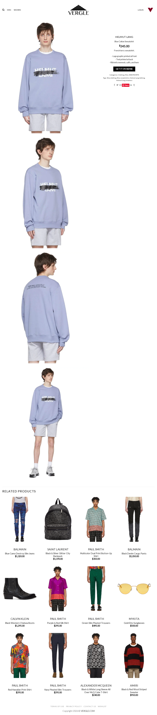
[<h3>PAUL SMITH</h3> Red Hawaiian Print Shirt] (19, 655)
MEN (9, 10)
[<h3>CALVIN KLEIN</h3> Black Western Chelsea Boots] (19, 588)
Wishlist (102, 706)
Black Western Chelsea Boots (19, 623)
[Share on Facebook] (114, 85)
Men (126, 75)
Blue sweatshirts (123, 78)
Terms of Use (57, 706)
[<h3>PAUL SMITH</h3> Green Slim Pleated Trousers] (96, 588)
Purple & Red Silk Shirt (58, 623)
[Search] (3, 10)
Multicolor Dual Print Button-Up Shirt (96, 555)
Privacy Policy (74, 706)
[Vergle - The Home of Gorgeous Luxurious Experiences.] (78, 10)
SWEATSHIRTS (134, 75)
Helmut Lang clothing (137, 78)
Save (127, 85)
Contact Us (90, 706)
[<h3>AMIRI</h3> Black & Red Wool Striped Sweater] (134, 655)
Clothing (121, 75)
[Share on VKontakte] (131, 85)
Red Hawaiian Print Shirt (20, 689)
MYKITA (134, 618)
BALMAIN (19, 549)
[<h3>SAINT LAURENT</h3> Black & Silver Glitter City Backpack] (57, 519)
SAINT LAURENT (58, 549)
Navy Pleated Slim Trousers (57, 689)
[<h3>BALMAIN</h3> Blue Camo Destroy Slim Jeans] (19, 519)
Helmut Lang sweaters (124, 80)
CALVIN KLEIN (20, 618)
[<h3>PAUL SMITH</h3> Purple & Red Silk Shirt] (57, 588)
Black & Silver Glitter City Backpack (58, 555)
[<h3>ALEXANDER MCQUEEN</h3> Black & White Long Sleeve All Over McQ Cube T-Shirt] (96, 655)
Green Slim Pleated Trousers (96, 623)
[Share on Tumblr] (134, 85)
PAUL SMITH (96, 549)
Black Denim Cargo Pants (134, 553)
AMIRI (134, 685)
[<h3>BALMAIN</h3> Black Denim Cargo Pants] (134, 519)
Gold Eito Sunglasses (134, 623)
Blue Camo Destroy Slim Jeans (19, 553)
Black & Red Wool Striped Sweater (134, 691)
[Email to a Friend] (120, 85)
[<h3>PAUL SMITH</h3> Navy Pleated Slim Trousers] (57, 655)
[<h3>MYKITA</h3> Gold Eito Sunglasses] (134, 588)
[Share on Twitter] (118, 85)
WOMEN (17, 10)
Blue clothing (112, 78)
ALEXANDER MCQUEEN (95, 685)
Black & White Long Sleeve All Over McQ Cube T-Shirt (96, 691)
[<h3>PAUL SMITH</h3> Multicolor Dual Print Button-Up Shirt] (96, 519)
